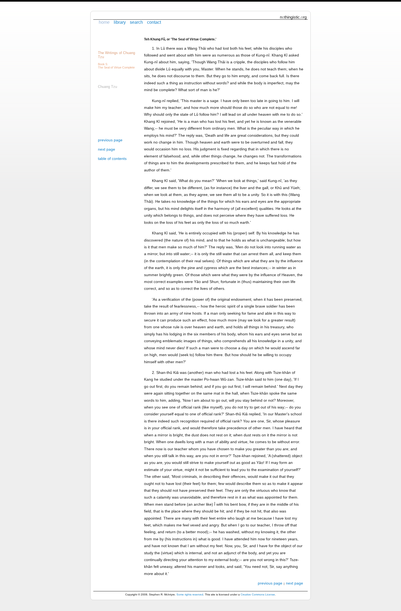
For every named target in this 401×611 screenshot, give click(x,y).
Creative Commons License (258, 594)
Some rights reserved (189, 594)
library (120, 22)
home (104, 22)
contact (154, 22)
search (136, 22)
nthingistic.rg (293, 17)
